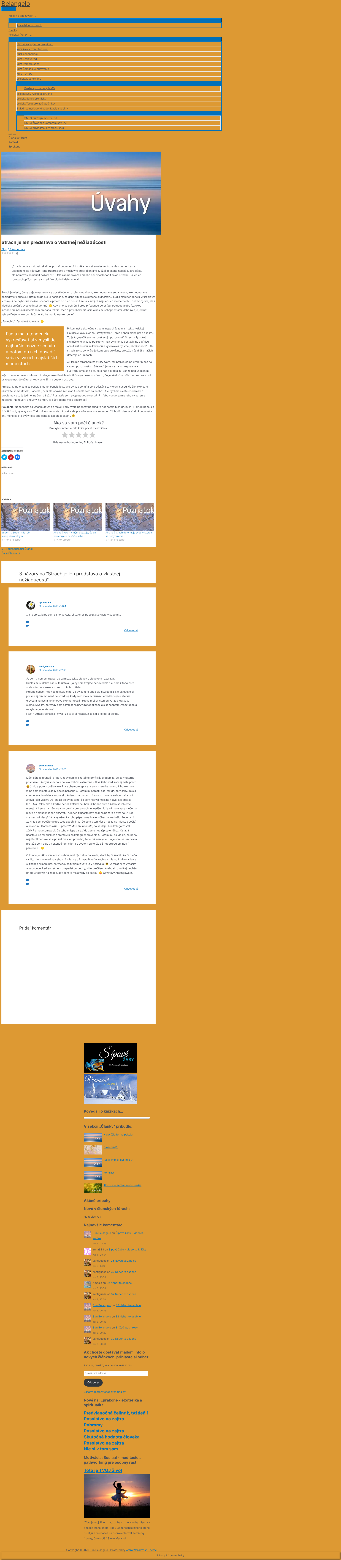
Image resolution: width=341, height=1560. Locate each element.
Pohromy (93, 1424)
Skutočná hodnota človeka (112, 1437)
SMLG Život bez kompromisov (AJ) (45, 123)
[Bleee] (27, 626)
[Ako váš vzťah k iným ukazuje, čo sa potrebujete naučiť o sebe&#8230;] (77, 517)
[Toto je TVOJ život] (117, 1517)
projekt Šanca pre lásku (31, 98)
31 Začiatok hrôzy (127, 1327)
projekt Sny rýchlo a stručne (34, 93)
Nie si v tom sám (101, 1448)
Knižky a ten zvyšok (21, 15)
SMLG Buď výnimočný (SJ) (41, 118)
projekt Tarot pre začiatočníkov (36, 103)
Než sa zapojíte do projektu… (35, 44)
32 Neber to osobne (123, 1272)
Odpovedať (131, 630)
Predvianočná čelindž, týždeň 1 (116, 1413)
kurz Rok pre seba (28, 64)
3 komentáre (17, 249)
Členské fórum (18, 137)
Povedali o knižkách (29, 25)
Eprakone (14, 146)
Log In (12, 133)
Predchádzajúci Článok (17, 549)
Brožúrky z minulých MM (39, 88)
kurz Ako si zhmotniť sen (32, 49)
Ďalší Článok (10, 553)
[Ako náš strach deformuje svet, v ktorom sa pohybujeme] (129, 517)
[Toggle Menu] (115, 20)
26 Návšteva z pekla (123, 1260)
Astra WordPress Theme (141, 1550)
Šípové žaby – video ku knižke (127, 1249)
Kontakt (13, 142)
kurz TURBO (24, 73)
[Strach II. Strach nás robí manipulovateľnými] (25, 517)
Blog (4, 249)
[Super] (27, 621)
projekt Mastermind (29, 78)
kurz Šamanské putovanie (33, 69)
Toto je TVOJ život (103, 1470)
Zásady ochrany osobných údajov (105, 1391)
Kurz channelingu (28, 54)
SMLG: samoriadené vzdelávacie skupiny (42, 108)
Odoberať (93, 1382)
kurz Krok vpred (27, 59)
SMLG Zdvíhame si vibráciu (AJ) (44, 128)
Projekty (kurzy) (18, 34)
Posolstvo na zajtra (104, 1418)
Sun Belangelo (46, 765)
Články (13, 30)
